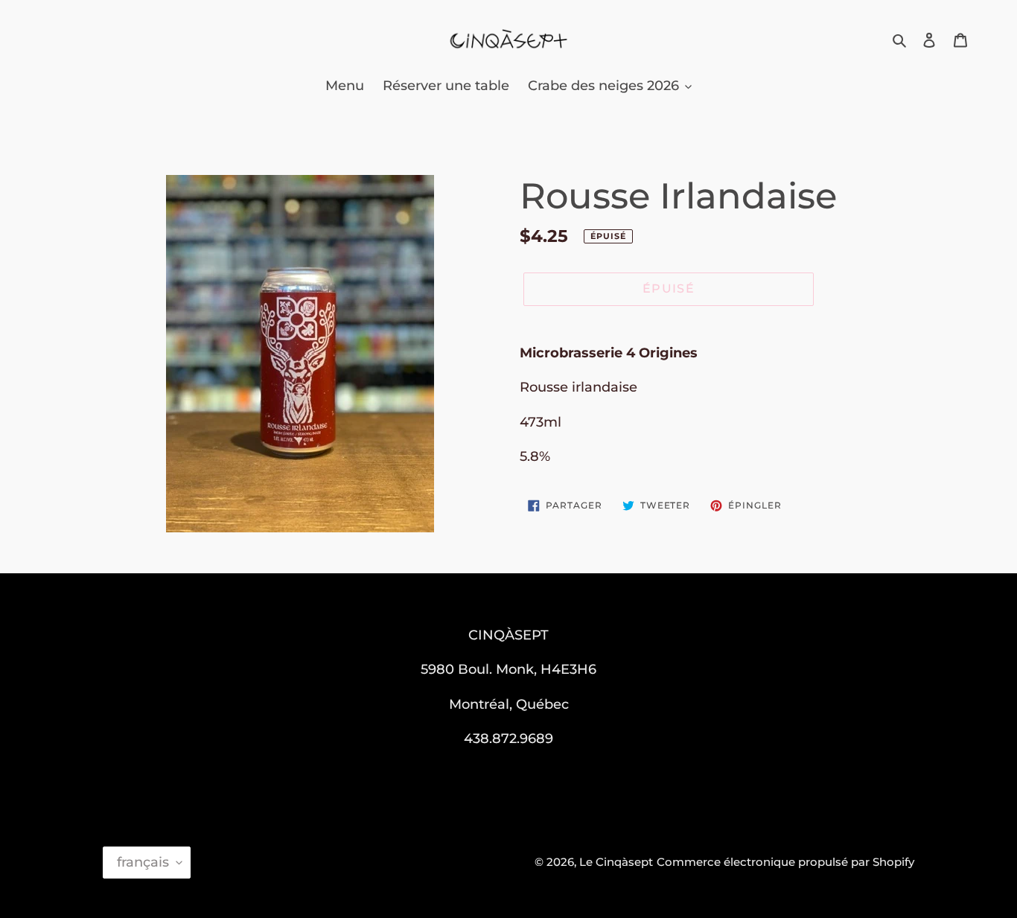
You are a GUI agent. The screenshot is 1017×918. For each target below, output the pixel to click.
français (143, 862)
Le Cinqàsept (616, 862)
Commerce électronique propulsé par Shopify (785, 862)
